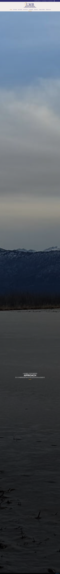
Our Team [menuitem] (15, 9)
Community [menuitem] (31, 9)
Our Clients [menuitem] (20, 9)
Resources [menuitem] (36, 9)
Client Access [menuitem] (48, 9)
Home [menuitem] (11, 9)
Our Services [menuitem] (25, 9)
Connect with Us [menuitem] (42, 9)
